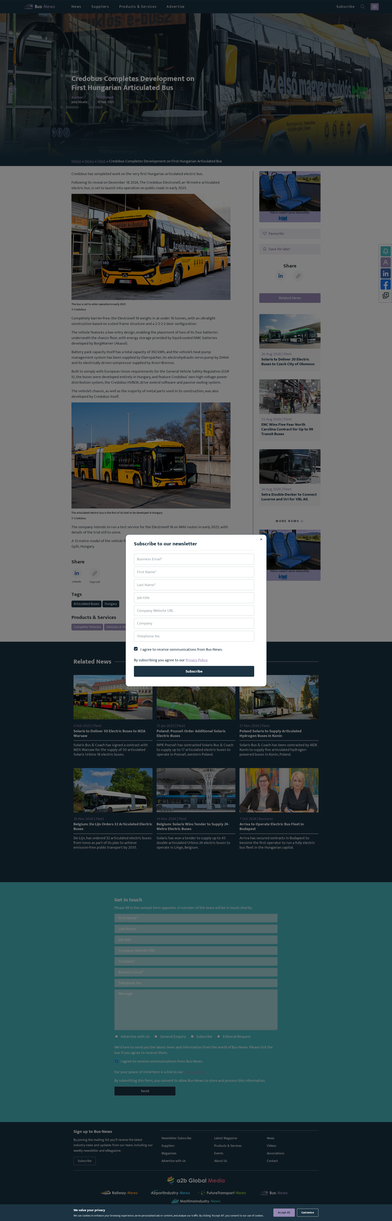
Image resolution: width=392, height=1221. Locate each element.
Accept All (284, 1212)
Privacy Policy (196, 660)
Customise (307, 1212)
